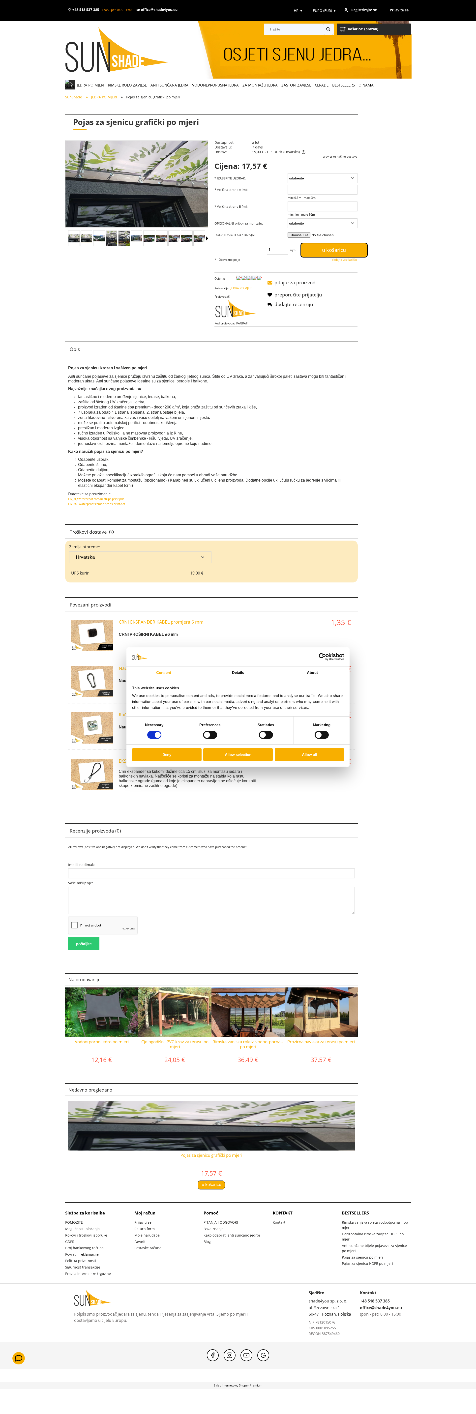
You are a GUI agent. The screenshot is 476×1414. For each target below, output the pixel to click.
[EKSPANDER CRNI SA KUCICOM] (92, 774)
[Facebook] (213, 1355)
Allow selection (238, 754)
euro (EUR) (324, 10)
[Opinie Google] (263, 1355)
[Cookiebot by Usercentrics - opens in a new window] (322, 657)
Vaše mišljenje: (80, 883)
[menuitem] (90, 85)
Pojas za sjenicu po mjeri (362, 1257)
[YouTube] (246, 1355)
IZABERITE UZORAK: (230, 178)
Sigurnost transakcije (82, 1267)
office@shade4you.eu (159, 9)
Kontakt (279, 1222)
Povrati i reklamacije (82, 1254)
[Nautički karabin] (92, 681)
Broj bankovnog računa (84, 1247)
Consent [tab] (163, 672)
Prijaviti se (142, 1222)
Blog (207, 1241)
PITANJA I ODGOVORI (221, 1222)
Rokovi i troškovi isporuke (86, 1235)
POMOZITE (74, 1222)
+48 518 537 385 (85, 9)
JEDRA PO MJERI (241, 288)
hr (298, 10)
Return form (144, 1228)
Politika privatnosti (80, 1260)
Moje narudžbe (147, 1235)
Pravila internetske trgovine (88, 1273)
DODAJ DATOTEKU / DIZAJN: (234, 234)
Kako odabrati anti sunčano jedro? (232, 1235)
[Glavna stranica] (124, 50)
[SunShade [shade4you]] (238, 310)
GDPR (69, 1241)
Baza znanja (214, 1228)
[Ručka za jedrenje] (92, 728)
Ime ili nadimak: (81, 864)
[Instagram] (230, 1355)
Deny (166, 754)
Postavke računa (147, 1247)
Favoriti (140, 1241)
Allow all (309, 754)
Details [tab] (238, 672)
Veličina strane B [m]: (230, 206)
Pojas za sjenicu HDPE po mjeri (367, 1263)
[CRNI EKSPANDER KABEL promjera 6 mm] (92, 635)
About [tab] (312, 672)
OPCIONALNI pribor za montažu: (238, 223)
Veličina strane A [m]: (230, 189)
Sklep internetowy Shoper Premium (238, 1385)
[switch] (210, 735)
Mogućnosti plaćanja (82, 1228)
